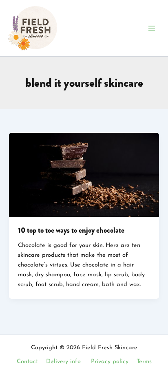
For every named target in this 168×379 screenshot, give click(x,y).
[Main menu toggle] (152, 28)
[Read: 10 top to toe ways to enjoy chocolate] (84, 175)
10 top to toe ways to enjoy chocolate (71, 230)
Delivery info (63, 362)
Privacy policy (109, 362)
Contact (27, 362)
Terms (144, 362)
